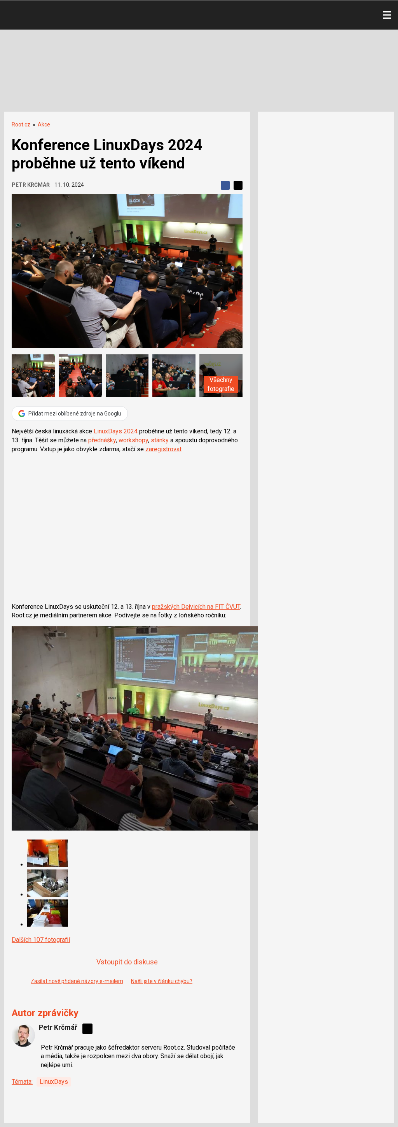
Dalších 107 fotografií (41, 939)
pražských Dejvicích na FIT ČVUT (196, 606)
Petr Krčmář (31, 185)
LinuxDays (54, 1081)
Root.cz (21, 124)
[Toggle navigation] (387, 15)
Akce (44, 124)
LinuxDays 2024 (116, 431)
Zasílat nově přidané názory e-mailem (77, 981)
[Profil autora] (23, 1035)
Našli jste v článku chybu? (161, 981)
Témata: (22, 1081)
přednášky (102, 440)
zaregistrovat (163, 449)
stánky (160, 440)
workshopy (133, 440)
